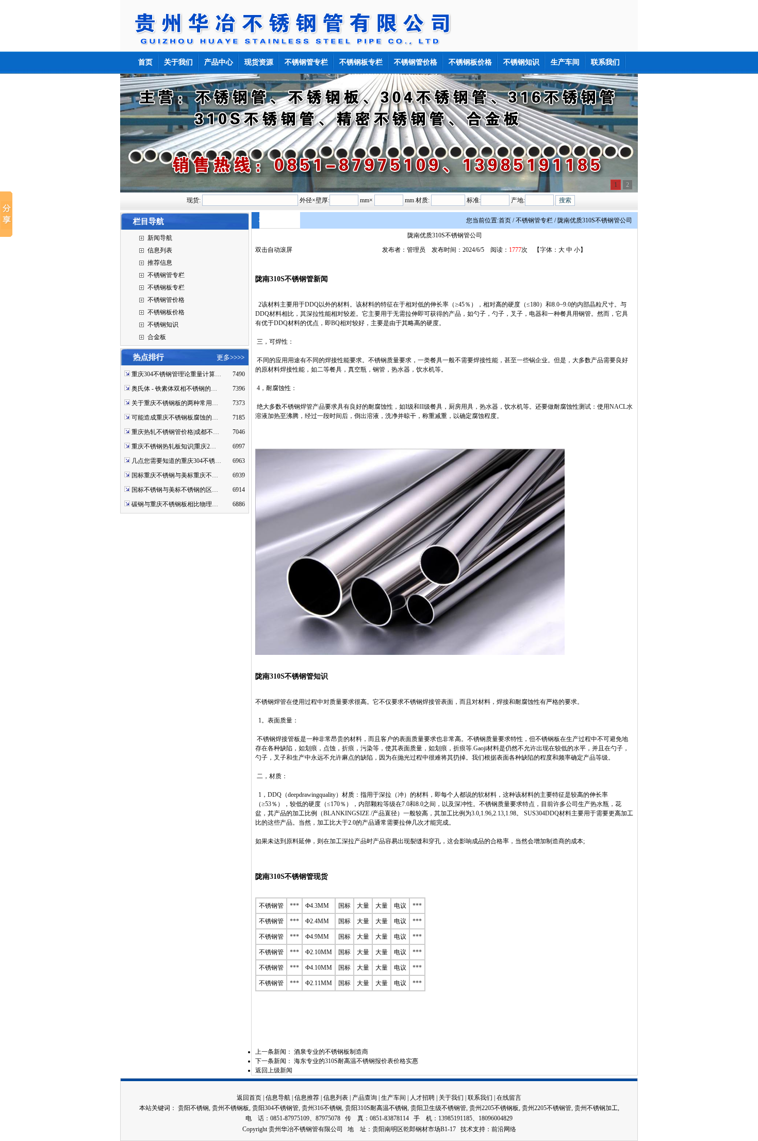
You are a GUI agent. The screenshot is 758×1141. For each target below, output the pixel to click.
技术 (466, 1129)
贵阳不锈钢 (193, 1108)
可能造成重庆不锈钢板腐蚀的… (174, 417)
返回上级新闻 (273, 1070)
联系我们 (480, 1097)
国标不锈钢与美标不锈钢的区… (174, 489)
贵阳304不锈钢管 (275, 1108)
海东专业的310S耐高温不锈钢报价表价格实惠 (356, 1061)
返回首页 (249, 1097)
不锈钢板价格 (166, 312)
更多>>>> (230, 357)
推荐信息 (159, 262)
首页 (505, 220)
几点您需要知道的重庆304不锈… (176, 460)
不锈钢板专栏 (166, 287)
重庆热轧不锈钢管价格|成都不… (175, 432)
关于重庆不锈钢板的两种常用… (174, 403)
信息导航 (278, 1097)
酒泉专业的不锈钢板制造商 (331, 1051)
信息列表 (159, 250)
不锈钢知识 (162, 324)
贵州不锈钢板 (230, 1108)
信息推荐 (306, 1097)
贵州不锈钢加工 (596, 1108)
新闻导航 (159, 238)
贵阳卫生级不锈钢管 (438, 1108)
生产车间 (393, 1097)
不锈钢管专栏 (166, 275)
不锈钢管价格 (166, 299)
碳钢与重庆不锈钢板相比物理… (174, 504)
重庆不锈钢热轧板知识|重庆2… (173, 446)
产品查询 (364, 1097)
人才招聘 (422, 1097)
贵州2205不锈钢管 (546, 1108)
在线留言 (509, 1097)
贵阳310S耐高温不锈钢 (376, 1108)
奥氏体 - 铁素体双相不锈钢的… (174, 388)
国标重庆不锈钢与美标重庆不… (174, 475)
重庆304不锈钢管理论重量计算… (176, 374)
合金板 (156, 337)
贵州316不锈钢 (322, 1108)
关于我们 (451, 1097)
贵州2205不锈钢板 (494, 1108)
